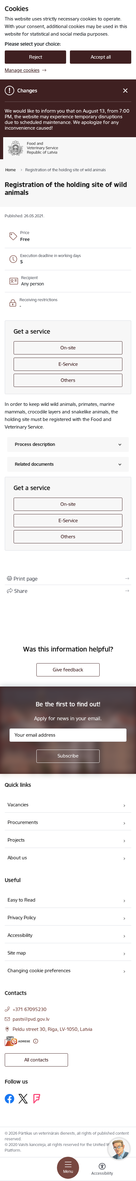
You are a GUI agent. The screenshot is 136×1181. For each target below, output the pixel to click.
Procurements (23, 822)
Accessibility (20, 935)
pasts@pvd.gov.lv (31, 1019)
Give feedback (68, 670)
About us (17, 858)
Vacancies (18, 805)
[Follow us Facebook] (9, 1098)
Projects (16, 840)
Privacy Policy (22, 918)
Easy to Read (21, 900)
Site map (17, 953)
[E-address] (17, 1041)
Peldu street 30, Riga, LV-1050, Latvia (52, 1029)
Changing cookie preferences (39, 970)
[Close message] (125, 91)
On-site (68, 348)
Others (68, 380)
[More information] (35, 1041)
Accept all (101, 57)
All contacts (36, 1060)
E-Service (68, 364)
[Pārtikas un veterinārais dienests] (67, 155)
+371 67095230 (29, 1009)
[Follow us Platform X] (23, 1098)
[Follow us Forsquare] (36, 1098)
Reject (35, 57)
